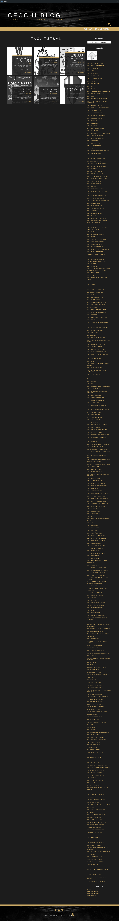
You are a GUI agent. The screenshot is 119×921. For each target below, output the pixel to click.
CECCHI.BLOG (35, 15)
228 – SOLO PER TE (92, 263)
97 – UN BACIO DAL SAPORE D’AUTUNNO (98, 628)
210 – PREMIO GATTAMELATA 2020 (96, 312)
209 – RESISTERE (92, 315)
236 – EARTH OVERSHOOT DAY (95, 242)
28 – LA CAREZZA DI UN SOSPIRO (96, 809)
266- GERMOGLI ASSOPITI (94, 161)
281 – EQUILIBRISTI (92, 123)
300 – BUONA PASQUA (93, 73)
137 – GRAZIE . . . (91, 516)
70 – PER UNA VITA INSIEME (94, 702)
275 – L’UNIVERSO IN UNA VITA (95, 138)
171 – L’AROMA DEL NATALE (94, 422)
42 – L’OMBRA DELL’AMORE (94, 772)
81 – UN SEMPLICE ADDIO (94, 672)
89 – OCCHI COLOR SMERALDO (95, 650)
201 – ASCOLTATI (91, 335)
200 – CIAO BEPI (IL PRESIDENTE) (96, 337)
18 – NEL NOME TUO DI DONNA (95, 835)
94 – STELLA (90, 636)
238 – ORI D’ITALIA (92, 236)
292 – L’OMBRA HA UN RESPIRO (95, 93)
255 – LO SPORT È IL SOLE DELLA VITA (97, 189)
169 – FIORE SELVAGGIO (93, 427)
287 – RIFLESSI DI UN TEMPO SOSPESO (98, 108)
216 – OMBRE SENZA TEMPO (95, 297)
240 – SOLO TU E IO (92, 231)
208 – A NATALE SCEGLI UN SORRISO (97, 317)
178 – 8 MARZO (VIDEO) (93, 403)
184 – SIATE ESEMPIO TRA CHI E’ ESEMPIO (98, 386)
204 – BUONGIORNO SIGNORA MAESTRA (98, 327)
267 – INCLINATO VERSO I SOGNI (96, 158)
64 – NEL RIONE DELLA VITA (94, 717)
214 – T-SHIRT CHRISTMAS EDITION (96, 302)
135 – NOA (90, 523)
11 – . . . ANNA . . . (91, 854)
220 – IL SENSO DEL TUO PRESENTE (97, 287)
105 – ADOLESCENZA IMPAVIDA (95, 605)
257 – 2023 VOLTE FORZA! (94, 184)
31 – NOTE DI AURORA (93, 802)
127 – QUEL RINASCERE (93, 543)
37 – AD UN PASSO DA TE (94, 785)
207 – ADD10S (91, 320)
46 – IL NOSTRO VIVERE (93, 762)
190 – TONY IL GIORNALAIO (94, 367)
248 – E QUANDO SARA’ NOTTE (95, 208)
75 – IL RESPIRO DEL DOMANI (95, 687)
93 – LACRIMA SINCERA (93, 639)
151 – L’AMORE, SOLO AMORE (95, 481)
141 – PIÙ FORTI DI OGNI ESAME (96, 506)
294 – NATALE (91, 88)
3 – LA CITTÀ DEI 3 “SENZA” (94, 874)
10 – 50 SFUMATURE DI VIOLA (95, 857)
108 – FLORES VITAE (92, 597)
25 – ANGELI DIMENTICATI (94, 817)
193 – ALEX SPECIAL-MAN (94, 358)
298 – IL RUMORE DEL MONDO (95, 78)
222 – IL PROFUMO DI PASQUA (95, 282)
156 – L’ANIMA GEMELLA (93, 466)
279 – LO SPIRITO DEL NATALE (95, 128)
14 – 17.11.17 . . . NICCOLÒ (94, 845)
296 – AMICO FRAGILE (93, 83)
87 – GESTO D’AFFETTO (93, 655)
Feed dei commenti (93, 893)
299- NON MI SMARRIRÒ (93, 76)
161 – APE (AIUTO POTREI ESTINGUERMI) (98, 449)
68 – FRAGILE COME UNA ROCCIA (96, 707)
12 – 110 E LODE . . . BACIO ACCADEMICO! (98, 851)
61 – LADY (90, 724)
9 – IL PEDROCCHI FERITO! (94, 859)
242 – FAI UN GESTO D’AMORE (95, 225)
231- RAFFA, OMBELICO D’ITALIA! (96, 254)
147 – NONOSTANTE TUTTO (94, 491)
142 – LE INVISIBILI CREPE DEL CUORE (97, 503)
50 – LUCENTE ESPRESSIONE (95, 752)
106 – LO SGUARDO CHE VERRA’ (96, 602)
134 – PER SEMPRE (92, 525)
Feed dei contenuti (92, 891)
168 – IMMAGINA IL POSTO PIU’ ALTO (97, 430)
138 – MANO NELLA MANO (94, 513)
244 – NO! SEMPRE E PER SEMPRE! (96, 218)
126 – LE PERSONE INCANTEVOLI (96, 545)
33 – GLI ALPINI (91, 797)
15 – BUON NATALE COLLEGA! (95, 842)
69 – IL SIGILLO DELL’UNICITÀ (95, 704)
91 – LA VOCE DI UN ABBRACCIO (96, 645)
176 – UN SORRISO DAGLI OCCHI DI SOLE (98, 409)
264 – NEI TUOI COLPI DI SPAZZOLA (96, 166)
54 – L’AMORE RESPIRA (93, 742)
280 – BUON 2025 (92, 125)
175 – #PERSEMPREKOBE (94, 412)
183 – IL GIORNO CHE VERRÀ (95, 388)
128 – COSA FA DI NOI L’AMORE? (96, 540)
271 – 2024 (90, 148)
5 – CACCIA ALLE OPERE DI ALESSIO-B (97, 869)
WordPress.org (91, 895)
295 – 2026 (90, 86)
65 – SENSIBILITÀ (92, 714)
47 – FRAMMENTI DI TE (93, 760)
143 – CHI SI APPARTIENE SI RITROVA (97, 501)
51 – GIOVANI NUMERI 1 (93, 750)
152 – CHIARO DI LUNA (93, 478)
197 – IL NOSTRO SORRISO (94, 347)
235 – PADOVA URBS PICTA (94, 244)
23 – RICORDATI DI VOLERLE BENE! (96, 822)
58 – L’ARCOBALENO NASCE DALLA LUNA (98, 732)
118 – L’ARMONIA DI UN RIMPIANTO (96, 567)
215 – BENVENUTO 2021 (93, 299)
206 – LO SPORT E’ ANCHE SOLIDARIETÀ (98, 322)
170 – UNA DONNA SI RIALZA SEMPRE (97, 424)
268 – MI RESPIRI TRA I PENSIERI (96, 156)
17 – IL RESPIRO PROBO (93, 837)
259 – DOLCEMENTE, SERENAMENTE (97, 178)
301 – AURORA (91, 71)
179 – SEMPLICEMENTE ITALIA (95, 400)
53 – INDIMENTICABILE (93, 745)
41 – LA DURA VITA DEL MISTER (95, 775)
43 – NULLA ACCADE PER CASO (95, 770)
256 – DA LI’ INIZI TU (92, 186)
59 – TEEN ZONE (91, 729)
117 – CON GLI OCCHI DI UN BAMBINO (97, 570)
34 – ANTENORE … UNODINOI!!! (95, 794)
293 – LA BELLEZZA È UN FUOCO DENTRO (98, 91)
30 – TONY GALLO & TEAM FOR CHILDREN (98, 804)
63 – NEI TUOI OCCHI (93, 719)
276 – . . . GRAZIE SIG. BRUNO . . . (96, 135)
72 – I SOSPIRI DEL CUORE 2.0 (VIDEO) (97, 696)
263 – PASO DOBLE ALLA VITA (95, 168)
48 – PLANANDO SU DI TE (94, 757)
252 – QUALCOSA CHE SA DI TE (95, 198)
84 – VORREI (90, 664)
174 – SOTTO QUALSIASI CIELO (95, 414)
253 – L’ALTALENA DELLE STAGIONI (96, 195)
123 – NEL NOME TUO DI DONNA (96, 553)
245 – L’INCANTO (91, 215)
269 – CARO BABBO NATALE (94, 153)
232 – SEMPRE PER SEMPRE (95, 252)
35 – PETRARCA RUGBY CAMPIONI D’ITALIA (99, 792)
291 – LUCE (90, 96)
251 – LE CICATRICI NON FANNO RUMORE (98, 200)
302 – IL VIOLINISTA (92, 68)
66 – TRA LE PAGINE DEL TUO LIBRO (97, 712)
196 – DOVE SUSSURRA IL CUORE (96, 349)
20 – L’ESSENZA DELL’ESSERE (95, 830)
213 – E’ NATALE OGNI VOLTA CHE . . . (97, 304)
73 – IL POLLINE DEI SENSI (94, 694)
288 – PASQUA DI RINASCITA (95, 105)
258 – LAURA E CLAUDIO (94, 181)
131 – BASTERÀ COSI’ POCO (95, 533)
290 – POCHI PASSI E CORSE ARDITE (97, 98)
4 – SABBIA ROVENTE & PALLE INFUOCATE (98, 872)
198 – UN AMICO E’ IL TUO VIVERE (96, 344)
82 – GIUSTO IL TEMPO (93, 670)
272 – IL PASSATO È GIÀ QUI (94, 146)
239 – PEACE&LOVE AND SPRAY (96, 234)
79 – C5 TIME (90, 677)
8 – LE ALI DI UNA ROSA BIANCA (95, 862)
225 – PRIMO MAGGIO (93, 273)
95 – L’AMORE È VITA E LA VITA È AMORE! (98, 633)
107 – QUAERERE (92, 600)
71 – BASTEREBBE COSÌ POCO (95, 699)
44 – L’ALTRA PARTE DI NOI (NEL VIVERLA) (98, 767)
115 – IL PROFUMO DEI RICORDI (95, 575)
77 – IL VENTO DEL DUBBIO (94, 682)
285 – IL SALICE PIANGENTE (94, 113)
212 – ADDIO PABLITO (93, 307)
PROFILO (86, 29)
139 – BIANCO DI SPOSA (93, 511)
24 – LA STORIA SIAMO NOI (94, 819)
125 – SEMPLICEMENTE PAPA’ (95, 548)
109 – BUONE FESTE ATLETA (95, 595)
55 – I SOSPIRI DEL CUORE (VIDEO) (96, 739)
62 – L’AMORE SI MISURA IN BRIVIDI (96, 722)
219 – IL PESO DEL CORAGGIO (95, 289)
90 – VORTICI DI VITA (92, 648)
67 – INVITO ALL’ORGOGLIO (94, 709)
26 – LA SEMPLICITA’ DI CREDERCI (96, 814)
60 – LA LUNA (91, 727)
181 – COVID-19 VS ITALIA (94, 395)
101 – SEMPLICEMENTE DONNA (95, 615)
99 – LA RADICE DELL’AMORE (95, 622)
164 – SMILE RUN (92, 441)
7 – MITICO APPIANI (92, 864)
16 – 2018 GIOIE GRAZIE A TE (95, 840)
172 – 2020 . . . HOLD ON (93, 419)
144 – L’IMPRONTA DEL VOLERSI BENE (97, 498)
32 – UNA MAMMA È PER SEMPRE (96, 799)
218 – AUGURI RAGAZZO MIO (95, 292)
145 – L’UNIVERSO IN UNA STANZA (96, 496)
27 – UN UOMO (91, 812)
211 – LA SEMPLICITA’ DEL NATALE (96, 310)
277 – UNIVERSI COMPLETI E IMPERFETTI (98, 133)
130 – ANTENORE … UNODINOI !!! (96, 535)
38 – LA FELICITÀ (91, 782)
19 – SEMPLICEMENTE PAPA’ (95, 832)
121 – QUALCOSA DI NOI (93, 558)
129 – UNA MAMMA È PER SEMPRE (96, 538)
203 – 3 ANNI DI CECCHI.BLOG (95, 330)
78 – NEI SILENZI (91, 680)
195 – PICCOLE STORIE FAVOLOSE (96, 352)
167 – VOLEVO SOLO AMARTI (95, 432)
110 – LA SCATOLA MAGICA (94, 592)
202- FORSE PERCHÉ (93, 332)
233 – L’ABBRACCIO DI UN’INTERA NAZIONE (99, 249)
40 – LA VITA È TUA (92, 777)
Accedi (89, 889)
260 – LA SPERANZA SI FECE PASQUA (97, 176)
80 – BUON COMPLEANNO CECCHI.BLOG (98, 675)
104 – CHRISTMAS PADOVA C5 (95, 607)
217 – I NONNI (91, 294)
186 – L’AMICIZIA (91, 381)
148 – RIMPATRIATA (92, 488)
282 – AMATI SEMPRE (93, 120)
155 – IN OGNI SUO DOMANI (94, 469)
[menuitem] (1, 1)
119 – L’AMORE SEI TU (93, 565)
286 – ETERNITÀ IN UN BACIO (95, 110)
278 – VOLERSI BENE (93, 130)
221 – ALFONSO (91, 284)
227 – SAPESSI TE (92, 266)
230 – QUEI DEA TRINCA (93, 257)
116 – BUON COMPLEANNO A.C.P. (96, 572)
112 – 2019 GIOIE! (92, 586)
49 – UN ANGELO (91, 755)
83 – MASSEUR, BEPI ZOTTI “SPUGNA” (97, 667)
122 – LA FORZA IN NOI (93, 556)
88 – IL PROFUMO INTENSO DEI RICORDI (98, 653)
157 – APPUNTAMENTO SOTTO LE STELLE (98, 464)
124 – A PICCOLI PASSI (93, 550)
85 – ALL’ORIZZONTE (92, 662)
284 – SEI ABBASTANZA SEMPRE (96, 115)
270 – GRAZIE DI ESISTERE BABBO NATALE (98, 151)
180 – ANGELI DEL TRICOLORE (95, 398)
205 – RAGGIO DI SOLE (93, 325)
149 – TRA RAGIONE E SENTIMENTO (97, 486)
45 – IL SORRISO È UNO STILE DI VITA (97, 765)
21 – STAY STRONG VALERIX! (95, 827)
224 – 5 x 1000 (91, 275)
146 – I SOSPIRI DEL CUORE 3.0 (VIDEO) (98, 493)
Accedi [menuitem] (6, 1)
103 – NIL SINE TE (92, 610)
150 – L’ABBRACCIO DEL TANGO (96, 483)
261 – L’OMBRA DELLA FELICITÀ (95, 173)
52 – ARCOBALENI (92, 747)
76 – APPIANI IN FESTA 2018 (94, 685)
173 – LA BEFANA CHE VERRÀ (95, 417)
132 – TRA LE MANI (92, 530)
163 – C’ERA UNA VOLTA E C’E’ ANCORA (98, 444)
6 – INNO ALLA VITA (92, 867)
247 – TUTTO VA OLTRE (93, 210)
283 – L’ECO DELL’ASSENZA (94, 118)
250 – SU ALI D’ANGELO (93, 203)
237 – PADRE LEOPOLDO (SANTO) (96, 239)
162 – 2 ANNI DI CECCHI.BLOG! (95, 446)
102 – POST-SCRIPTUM (93, 613)
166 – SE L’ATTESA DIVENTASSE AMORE (98, 435)
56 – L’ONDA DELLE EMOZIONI (95, 737)
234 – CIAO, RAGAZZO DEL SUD (95, 247)
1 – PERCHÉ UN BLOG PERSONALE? (97, 881)
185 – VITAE (90, 383)
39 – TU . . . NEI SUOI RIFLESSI (95, 780)
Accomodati (28, 72)
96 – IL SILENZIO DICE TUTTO (95, 631)
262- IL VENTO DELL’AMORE (94, 171)
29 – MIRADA (90, 807)
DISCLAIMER (103, 29)
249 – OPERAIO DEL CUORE (94, 205)
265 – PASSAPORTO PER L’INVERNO (97, 163)
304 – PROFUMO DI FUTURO (95, 63)
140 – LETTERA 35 (92, 508)
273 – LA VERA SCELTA (93, 143)
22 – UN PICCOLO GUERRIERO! (95, 825)
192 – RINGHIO (91, 361)
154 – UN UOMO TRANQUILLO (95, 471)
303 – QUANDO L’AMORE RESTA (96, 66)
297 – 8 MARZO (91, 81)
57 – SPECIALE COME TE (94, 734)
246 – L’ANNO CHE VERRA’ (94, 213)
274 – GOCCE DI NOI (92, 141)
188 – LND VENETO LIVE (93, 374)
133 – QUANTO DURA (93, 528)
